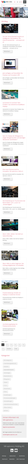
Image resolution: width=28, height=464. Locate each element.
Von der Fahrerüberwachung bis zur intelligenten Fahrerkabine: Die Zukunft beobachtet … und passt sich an (13, 39)
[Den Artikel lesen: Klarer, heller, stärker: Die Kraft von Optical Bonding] (10, 230)
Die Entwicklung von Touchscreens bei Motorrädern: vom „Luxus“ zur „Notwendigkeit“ (14, 202)
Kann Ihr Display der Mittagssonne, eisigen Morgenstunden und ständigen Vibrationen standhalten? (14, 137)
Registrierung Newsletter (9, 427)
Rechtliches (22, 456)
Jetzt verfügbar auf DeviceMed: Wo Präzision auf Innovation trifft (13, 74)
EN (14, 2)
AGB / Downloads (21, 459)
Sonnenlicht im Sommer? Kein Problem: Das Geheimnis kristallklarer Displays (14, 104)
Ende (16, 348)
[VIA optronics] (7, 2)
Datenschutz (13, 456)
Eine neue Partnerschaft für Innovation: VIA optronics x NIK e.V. (13, 170)
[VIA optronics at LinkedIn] (11, 450)
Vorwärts (9, 348)
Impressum (4, 459)
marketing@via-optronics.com (10, 434)
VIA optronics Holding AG (14, 446)
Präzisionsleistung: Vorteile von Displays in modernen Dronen (12, 293)
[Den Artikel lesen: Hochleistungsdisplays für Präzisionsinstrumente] (10, 320)
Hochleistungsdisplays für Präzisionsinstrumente (10, 325)
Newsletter (12, 459)
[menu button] (24, 3)
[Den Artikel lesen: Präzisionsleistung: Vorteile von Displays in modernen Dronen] (10, 289)
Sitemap (4, 456)
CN (21, 2)
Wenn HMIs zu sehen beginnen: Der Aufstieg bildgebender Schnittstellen (13, 264)
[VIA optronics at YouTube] (16, 450)
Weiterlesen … (8, 51)
